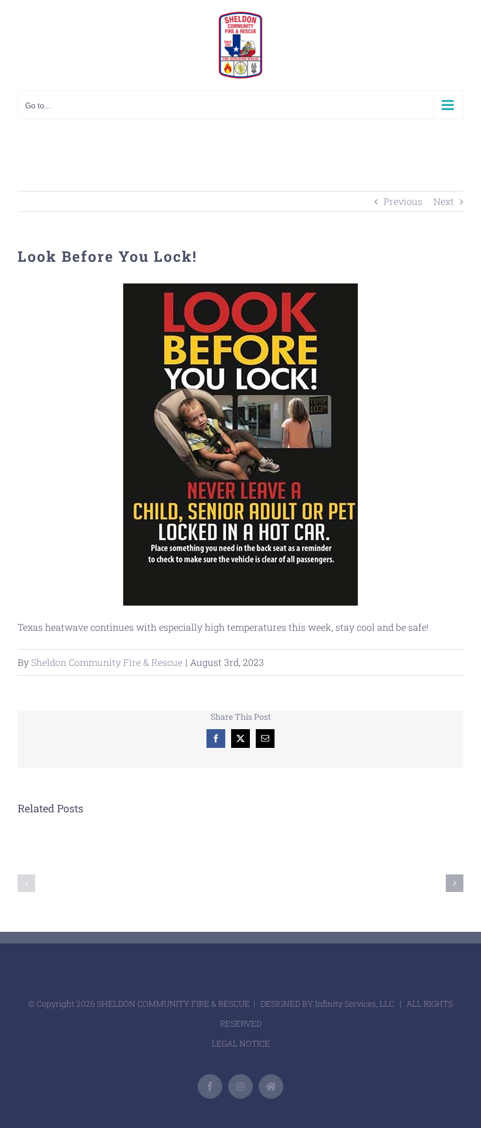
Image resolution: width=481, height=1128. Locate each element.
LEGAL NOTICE (241, 1043)
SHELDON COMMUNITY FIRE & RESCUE (173, 1003)
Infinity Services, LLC (354, 1003)
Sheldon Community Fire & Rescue (106, 662)
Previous (403, 201)
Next (443, 201)
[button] (26, 883)
